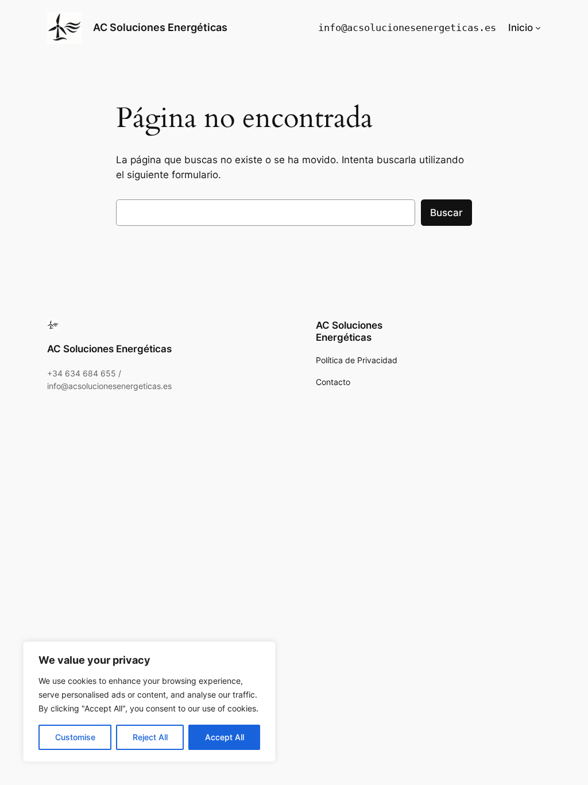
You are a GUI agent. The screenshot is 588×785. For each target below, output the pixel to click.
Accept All (224, 737)
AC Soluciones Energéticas (160, 27)
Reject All (150, 737)
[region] (149, 701)
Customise (75, 737)
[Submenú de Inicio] (538, 27)
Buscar (446, 212)
